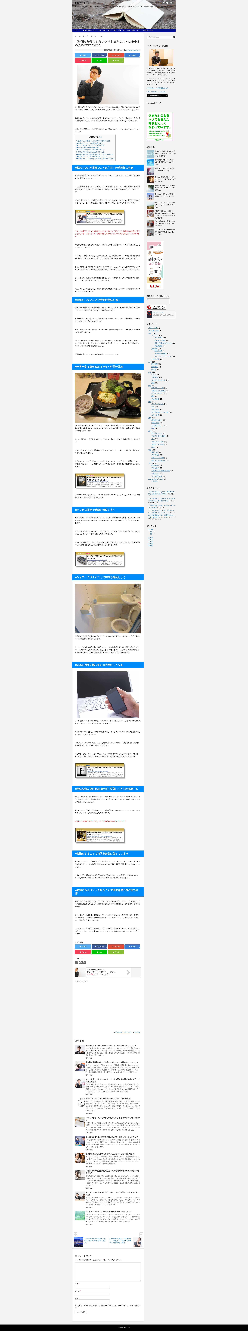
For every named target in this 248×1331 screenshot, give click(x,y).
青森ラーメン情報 (157, 458)
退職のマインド (156, 420)
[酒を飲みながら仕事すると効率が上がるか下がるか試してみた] (80, 1158)
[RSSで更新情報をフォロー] (170, 2)
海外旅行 (154, 367)
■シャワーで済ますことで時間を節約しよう (91, 150)
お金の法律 (155, 359)
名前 (77, 1284)
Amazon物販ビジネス (89, 30)
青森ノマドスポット (158, 460)
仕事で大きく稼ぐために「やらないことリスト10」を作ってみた (165, 205)
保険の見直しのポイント (163, 343)
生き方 (110, 30)
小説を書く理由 (153, 330)
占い (153, 439)
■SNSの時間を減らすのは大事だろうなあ (90, 152)
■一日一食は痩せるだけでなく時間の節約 (90, 145)
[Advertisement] (108, 1006)
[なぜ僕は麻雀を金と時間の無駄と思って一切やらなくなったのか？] (80, 1141)
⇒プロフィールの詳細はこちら (157, 88)
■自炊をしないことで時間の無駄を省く (89, 143)
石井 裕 (137, 1032)
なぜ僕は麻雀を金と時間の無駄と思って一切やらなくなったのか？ (112, 1137)
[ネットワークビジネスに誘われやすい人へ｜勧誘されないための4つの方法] (80, 1196)
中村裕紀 (154, 481)
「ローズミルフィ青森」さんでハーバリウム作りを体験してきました (165, 223)
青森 (133, 30)
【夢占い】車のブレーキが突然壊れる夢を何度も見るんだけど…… (165, 188)
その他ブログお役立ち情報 (160, 471)
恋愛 (153, 383)
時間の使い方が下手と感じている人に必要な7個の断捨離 (108, 1098)
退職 (119, 30)
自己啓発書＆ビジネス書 (159, 412)
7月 (151, 534)
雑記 (128, 30)
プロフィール (77, 30)
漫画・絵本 (155, 409)
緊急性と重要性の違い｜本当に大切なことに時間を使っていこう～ (112, 1062)
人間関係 (154, 377)
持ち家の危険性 (160, 340)
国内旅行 (154, 364)
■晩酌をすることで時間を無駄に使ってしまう (91, 156)
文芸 (153, 407)
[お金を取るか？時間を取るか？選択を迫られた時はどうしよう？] (80, 1049)
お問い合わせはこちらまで (156, 91)
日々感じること (156, 433)
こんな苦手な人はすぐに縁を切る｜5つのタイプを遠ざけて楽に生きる (165, 179)
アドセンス (155, 468)
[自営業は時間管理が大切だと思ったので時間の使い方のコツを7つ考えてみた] (80, 1175)
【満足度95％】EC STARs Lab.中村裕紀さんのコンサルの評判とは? (165, 162)
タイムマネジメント (133, 50)
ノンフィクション (157, 404)
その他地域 (155, 455)
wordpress (155, 465)
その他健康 (155, 399)
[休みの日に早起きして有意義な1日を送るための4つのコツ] (80, 1215)
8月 (151, 532)
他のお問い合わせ (148, 30)
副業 (153, 428)
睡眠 (153, 396)
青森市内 (154, 452)
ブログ (139, 30)
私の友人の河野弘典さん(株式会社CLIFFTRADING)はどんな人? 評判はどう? (165, 153)
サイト (77, 1298)
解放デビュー (84, 3)
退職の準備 (155, 423)
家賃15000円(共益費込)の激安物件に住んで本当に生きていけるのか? (165, 232)
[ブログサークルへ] (161, 314)
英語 (153, 447)
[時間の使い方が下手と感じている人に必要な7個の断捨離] (80, 1102)
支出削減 (154, 335)
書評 (124, 30)
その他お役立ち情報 (158, 436)
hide (100, 137)
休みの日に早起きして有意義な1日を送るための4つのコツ (108, 1212)
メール (78, 1291)
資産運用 (154, 349)
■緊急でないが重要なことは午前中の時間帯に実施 (93, 141)
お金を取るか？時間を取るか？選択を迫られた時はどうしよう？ (111, 1045)
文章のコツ (155, 473)
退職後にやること (157, 425)
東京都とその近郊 (157, 444)
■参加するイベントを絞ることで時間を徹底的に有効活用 (95, 158)
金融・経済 (155, 415)
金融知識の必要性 (161, 353)
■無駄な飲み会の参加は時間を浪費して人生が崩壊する (94, 154)
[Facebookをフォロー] (163, 2)
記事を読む (89, 1058)
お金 (99, 30)
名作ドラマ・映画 (157, 442)
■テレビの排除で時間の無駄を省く (88, 147)
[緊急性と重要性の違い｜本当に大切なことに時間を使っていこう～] (80, 1066)
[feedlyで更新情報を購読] (167, 2)
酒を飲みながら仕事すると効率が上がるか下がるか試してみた (110, 1154)
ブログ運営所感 (156, 476)
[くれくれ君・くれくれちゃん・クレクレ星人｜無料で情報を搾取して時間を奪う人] (80, 1083)
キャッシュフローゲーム (163, 356)
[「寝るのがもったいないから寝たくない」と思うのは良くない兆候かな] (80, 1122)
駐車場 (153, 369)
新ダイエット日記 (157, 388)
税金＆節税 (158, 346)
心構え (153, 374)
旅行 (104, 30)
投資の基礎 (158, 351)
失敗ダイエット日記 (158, 390)
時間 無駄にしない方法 (123, 1032)
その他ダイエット (157, 393)
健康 (115, 30)
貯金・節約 (158, 337)
